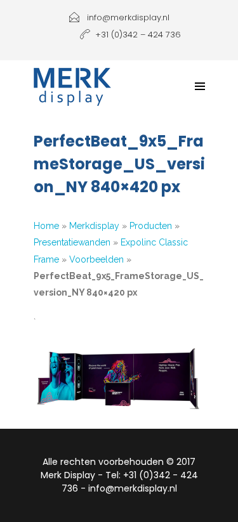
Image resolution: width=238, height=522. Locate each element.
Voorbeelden (96, 259)
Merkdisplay (94, 226)
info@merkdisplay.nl (126, 17)
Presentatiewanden (72, 242)
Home (46, 226)
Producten (150, 226)
